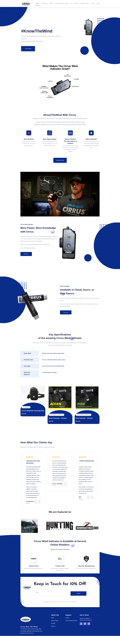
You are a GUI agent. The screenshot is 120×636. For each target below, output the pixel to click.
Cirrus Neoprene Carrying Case (33, 410)
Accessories (26, 407)
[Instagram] (88, 623)
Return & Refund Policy (71, 620)
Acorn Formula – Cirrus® (58, 418)
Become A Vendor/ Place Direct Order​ (60, 549)
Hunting (77, 3)
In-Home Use (44, 3)
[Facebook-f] (81, 623)
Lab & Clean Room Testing (62, 3)
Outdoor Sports (85, 3)
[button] (60, 194)
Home (37, 3)
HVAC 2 (53, 626)
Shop (98, 3)
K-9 (71, 3)
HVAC (51, 3)
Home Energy (54, 620)
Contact (93, 3)
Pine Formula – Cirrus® (84, 418)
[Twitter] (85, 623)
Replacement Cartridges (56, 414)
